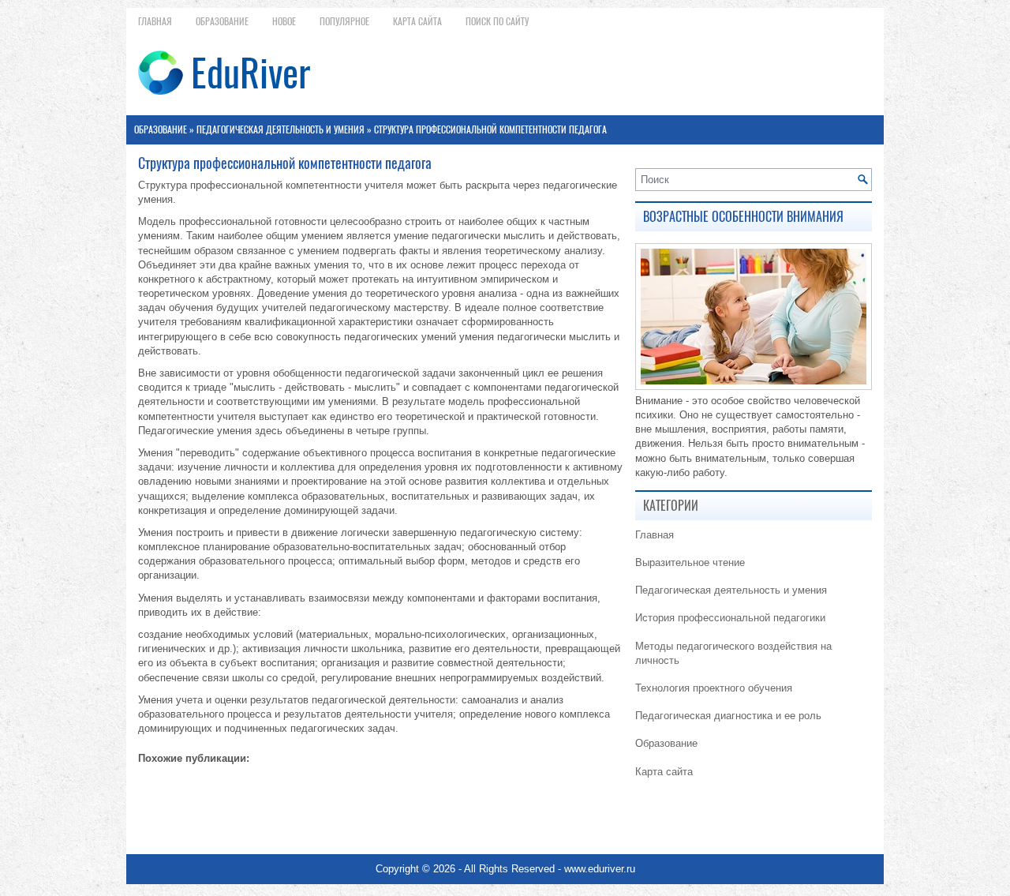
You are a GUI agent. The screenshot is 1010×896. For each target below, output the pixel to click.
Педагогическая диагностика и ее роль (728, 716)
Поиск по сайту (497, 21)
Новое (284, 21)
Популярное (344, 21)
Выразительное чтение (690, 562)
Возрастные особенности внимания (743, 216)
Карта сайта (417, 21)
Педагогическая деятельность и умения (280, 129)
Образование (222, 21)
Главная (155, 21)
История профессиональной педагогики (730, 618)
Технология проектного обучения (713, 688)
